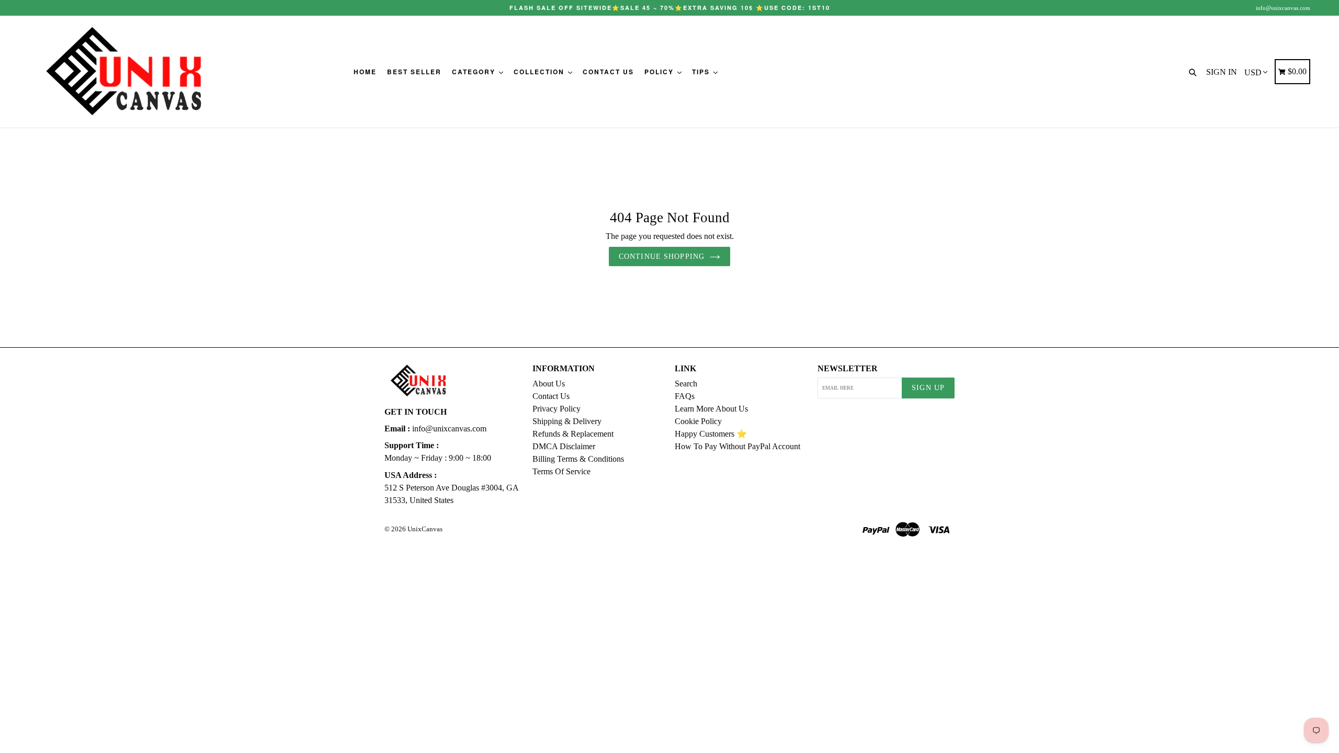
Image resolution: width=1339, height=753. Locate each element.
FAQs (685, 396)
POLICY (660, 71)
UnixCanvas (424, 529)
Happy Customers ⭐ (711, 433)
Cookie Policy (698, 421)
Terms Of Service (561, 471)
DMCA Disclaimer (563, 446)
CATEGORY (475, 71)
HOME (365, 71)
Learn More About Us (711, 408)
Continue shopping (662, 256)
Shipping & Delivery (567, 421)
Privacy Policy (556, 408)
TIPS (702, 71)
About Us (548, 383)
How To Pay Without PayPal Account (737, 446)
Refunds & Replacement (573, 433)
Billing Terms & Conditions (578, 458)
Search (686, 383)
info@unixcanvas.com (1283, 8)
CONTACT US (608, 71)
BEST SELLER (414, 71)
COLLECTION (540, 71)
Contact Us (551, 396)
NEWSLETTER (848, 368)
